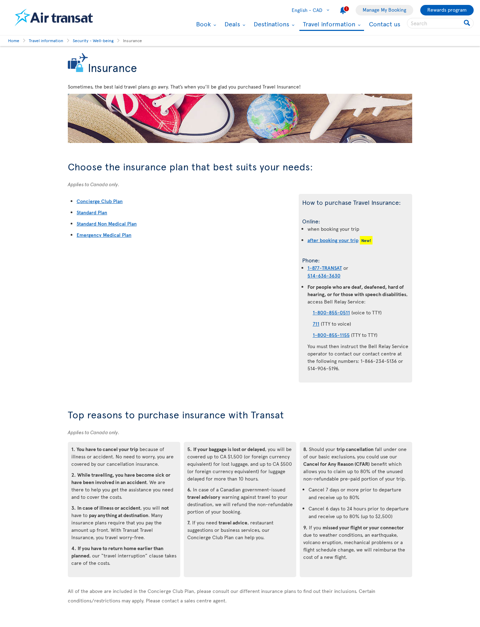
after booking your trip (332, 240)
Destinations (270, 24)
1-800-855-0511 (331, 312)
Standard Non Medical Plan (107, 223)
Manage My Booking (384, 9)
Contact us (384, 23)
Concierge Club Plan (100, 201)
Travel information (328, 24)
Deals (231, 24)
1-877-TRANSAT (324, 267)
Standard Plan (92, 212)
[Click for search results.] (467, 23)
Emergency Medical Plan (104, 234)
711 (316, 323)
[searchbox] (440, 23)
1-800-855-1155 (331, 335)
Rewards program (447, 9)
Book (203, 24)
